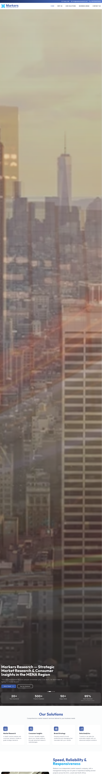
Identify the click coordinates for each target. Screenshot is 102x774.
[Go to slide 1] (47, 691)
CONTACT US (97, 6)
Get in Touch (7, 686)
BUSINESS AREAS (84, 6)
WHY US (59, 6)
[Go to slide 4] (52, 691)
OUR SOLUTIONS (71, 6)
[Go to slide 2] (48, 691)
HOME (52, 6)
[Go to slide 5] (54, 691)
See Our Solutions (25, 686)
